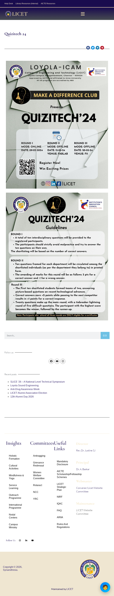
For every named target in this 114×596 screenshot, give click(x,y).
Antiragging (39, 456)
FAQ (59, 510)
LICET (69, 589)
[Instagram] (62, 361)
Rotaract (37, 485)
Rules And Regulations (63, 525)
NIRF (59, 497)
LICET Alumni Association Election (28, 393)
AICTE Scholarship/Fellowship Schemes (65, 474)
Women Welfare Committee (39, 475)
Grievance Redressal (38, 464)
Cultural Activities (13, 467)
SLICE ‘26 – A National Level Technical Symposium (37, 381)
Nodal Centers (13, 516)
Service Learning (13, 486)
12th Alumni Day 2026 (22, 396)
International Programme (15, 506)
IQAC (60, 503)
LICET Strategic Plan (61, 487)
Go (105, 335)
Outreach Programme (15, 496)
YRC (35, 499)
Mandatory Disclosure (62, 463)
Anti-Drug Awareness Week (24, 389)
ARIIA (60, 517)
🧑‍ (105, 587)
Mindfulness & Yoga (16, 477)
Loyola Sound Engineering (24, 385)
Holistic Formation (14, 457)
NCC (35, 492)
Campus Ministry (13, 526)
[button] (88, 48)
